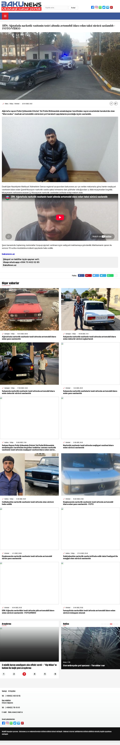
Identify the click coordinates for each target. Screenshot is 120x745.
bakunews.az (8, 254)
